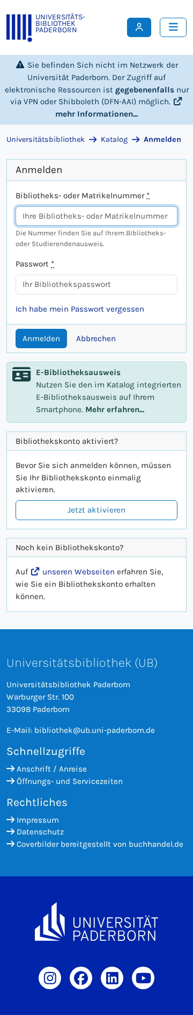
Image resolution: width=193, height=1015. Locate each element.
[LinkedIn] (112, 978)
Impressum (38, 820)
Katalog (114, 139)
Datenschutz (40, 832)
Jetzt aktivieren (96, 510)
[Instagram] (50, 978)
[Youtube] (143, 978)
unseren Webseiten (77, 572)
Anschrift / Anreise (52, 769)
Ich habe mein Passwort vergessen (80, 309)
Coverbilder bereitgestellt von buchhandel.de (100, 844)
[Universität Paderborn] (96, 921)
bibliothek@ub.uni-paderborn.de (94, 730)
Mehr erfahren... (114, 409)
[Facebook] (81, 978)
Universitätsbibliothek (45, 139)
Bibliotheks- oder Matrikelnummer (83, 195)
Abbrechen (96, 338)
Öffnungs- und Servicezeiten (70, 781)
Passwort (35, 264)
